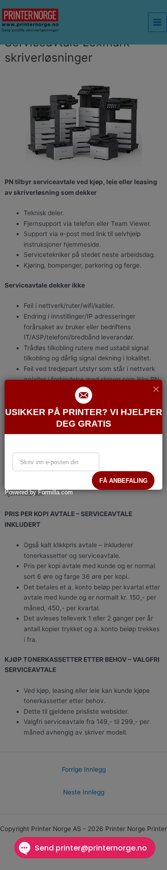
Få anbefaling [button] (123, 480)
